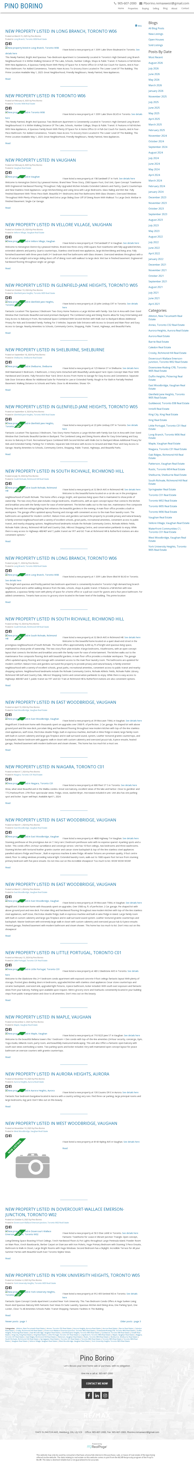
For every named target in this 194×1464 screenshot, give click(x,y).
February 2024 (157, 186)
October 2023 (156, 208)
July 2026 (154, 68)
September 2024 (158, 147)
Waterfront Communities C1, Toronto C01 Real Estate (165, 530)
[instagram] (105, 1395)
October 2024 (156, 141)
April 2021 (154, 304)
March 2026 (155, 85)
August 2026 (156, 63)
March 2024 (155, 180)
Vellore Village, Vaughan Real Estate (29, 232)
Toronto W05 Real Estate (112, 1339)
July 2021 (154, 292)
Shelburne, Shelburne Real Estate (28, 357)
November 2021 (158, 270)
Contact (185, 8)
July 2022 (154, 242)
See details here (127, 178)
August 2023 (156, 219)
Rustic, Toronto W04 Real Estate (96, 1337)
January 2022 (156, 259)
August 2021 (156, 287)
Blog (165, 8)
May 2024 (154, 169)
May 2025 (154, 113)
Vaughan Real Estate (22, 168)
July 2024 (154, 158)
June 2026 (154, 74)
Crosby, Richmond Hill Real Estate (29, 1330)
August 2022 (156, 236)
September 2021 (158, 281)
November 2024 (158, 135)
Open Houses (156, 39)
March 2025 (155, 124)
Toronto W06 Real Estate (24, 103)
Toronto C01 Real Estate (70, 1339)
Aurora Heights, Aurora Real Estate (29, 1082)
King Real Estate (40, 1335)
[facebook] (88, 1395)
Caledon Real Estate (160, 347)
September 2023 (158, 214)
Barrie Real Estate (126, 1328)
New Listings (156, 34)
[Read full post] (32, 47)
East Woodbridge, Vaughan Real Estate (30, 710)
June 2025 (154, 107)
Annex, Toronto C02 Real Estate (59, 1328)
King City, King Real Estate (22, 1335)
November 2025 (158, 96)
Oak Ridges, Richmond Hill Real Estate (41, 1337)
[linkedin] (97, 1395)
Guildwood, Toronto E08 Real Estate (115, 1333)
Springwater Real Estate (49, 1339)
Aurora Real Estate (110, 1328)
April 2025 (154, 119)
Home (121, 8)
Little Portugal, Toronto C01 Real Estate (30, 960)
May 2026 (154, 79)
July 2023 (154, 225)
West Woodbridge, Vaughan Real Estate (31, 1131)
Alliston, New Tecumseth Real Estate (30, 1328)
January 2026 (156, 91)
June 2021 (154, 298)
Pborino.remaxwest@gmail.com (143, 1432)
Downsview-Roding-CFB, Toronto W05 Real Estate (116, 1330)
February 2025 (157, 130)
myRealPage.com (97, 1447)
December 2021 (157, 264)
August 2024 (156, 152)
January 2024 (156, 191)
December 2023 (157, 197)
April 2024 (154, 175)
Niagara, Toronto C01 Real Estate (28, 774)
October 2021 (156, 276)
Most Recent (156, 57)
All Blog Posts (156, 28)
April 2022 (154, 253)
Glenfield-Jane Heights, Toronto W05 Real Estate (34, 293)
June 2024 (154, 163)
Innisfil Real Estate (159, 408)
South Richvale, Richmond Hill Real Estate (31, 479)
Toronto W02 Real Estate (91, 1339)
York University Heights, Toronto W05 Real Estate (35, 1283)
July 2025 (154, 102)
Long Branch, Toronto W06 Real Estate (30, 39)
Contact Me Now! (97, 1383)
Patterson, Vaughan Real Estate (70, 1337)
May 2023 (154, 231)
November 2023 (158, 203)
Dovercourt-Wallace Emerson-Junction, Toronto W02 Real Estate (41, 1222)
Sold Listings (156, 45)
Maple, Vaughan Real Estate (26, 1025)
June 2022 (154, 247)
